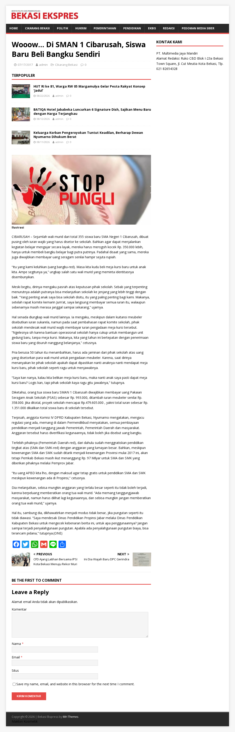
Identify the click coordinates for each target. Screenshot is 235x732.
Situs (15, 670)
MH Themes (70, 717)
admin (43, 65)
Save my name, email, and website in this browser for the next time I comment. (75, 684)
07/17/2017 (25, 65)
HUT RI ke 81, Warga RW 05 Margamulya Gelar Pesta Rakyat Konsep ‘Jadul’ (89, 88)
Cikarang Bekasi (37, 28)
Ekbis (152, 28)
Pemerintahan (105, 28)
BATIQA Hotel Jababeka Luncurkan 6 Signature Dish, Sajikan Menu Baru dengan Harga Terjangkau (92, 111)
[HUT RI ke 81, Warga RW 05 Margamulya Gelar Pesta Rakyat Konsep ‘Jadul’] (21, 95)
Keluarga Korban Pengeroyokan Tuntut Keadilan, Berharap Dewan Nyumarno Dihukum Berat (88, 134)
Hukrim (81, 28)
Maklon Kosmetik (25, 721)
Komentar (19, 609)
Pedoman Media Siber (198, 28)
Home (13, 28)
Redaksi (169, 28)
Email (16, 657)
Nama (17, 643)
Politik (62, 28)
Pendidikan (132, 28)
